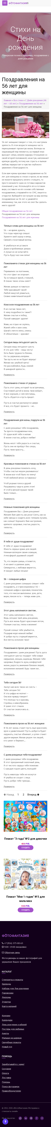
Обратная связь (12, 952)
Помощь (6, 1082)
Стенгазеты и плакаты (12, 979)
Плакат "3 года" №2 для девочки (25, 838)
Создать (25, 848)
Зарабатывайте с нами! (13, 1064)
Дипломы (6, 997)
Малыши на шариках (12, 1037)
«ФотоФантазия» (20, 1108)
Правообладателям (11, 1090)
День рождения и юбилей (14, 1024)
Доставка (6, 1077)
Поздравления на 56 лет (31, 103)
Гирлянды (6, 984)
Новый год (7, 1046)
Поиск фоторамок (10, 1086)
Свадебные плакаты (11, 1042)
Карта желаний (9, 1006)
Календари (7, 1020)
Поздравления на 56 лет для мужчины (20, 217)
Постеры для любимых (13, 1029)
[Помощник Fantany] (5, 1122)
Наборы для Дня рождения (15, 988)
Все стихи (18, 100)
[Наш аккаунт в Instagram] (42, 1118)
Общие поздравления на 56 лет (17, 211)
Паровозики (7, 992)
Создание (6, 1068)
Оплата (5, 1073)
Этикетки (6, 1001)
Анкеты (5, 1033)
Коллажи (6, 1015)
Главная (7, 100)
